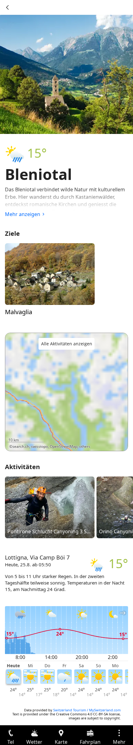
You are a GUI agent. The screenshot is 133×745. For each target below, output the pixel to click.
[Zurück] (7, 7)
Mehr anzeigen (22, 214)
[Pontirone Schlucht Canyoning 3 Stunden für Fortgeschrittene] (50, 507)
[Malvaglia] (50, 273)
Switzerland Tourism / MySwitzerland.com (87, 710)
